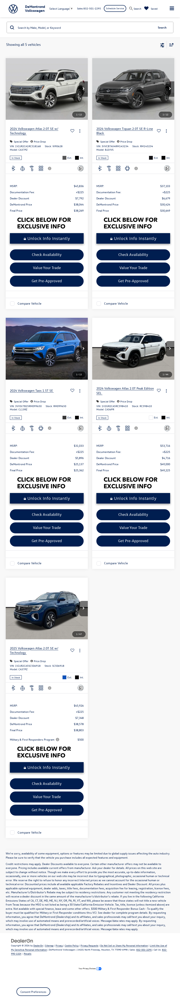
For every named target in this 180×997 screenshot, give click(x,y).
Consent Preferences (33, 991)
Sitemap (49, 945)
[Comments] (81, 168)
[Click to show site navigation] (172, 8)
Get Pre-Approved (47, 281)
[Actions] (80, 131)
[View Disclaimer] (50, 168)
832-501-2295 (144, 949)
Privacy (59, 945)
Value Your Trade (47, 267)
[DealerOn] (22, 940)
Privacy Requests (89, 945)
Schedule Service (115, 8)
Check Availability (47, 254)
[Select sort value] (170, 44)
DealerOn (38, 945)
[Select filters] (162, 44)
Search (162, 27)
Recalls (27, 953)
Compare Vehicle (29, 303)
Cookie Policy (72, 945)
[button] (83, 89)
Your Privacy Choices (87, 968)
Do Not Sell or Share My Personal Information (124, 945)
